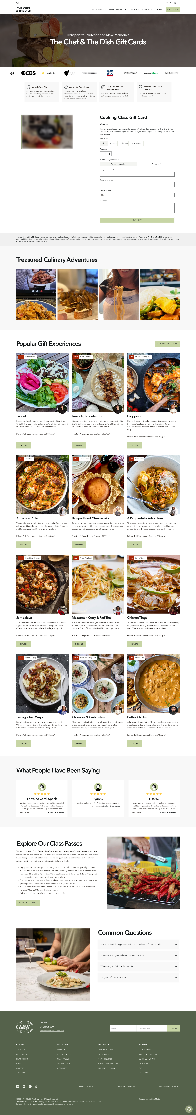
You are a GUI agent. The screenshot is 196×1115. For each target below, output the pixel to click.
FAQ (140, 1068)
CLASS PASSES (63, 1059)
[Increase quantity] (109, 154)
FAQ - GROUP (144, 1073)
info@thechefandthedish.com (52, 1030)
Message (103, 201)
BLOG (18, 1063)
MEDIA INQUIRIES (105, 1059)
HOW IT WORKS (145, 1050)
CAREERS (20, 1068)
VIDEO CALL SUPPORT (148, 1054)
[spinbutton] (105, 154)
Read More (24, 812)
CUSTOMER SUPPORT (107, 1054)
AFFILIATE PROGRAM (106, 1068)
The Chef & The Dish (31, 1099)
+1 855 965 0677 (47, 1027)
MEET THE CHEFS (23, 1054)
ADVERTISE (20, 1073)
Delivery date (105, 190)
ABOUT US (20, 1050)
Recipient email (107, 170)
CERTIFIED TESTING (147, 1059)
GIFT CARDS (62, 1068)
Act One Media (154, 1099)
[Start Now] (139, 944)
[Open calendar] (172, 195)
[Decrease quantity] (101, 154)
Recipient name (106, 180)
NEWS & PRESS (22, 1059)
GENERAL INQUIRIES (106, 1050)
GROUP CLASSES (64, 1054)
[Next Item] (176, 294)
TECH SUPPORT (145, 1063)
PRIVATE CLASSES (64, 1050)
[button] (17, 3)
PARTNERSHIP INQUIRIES (108, 1063)
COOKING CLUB (63, 1063)
